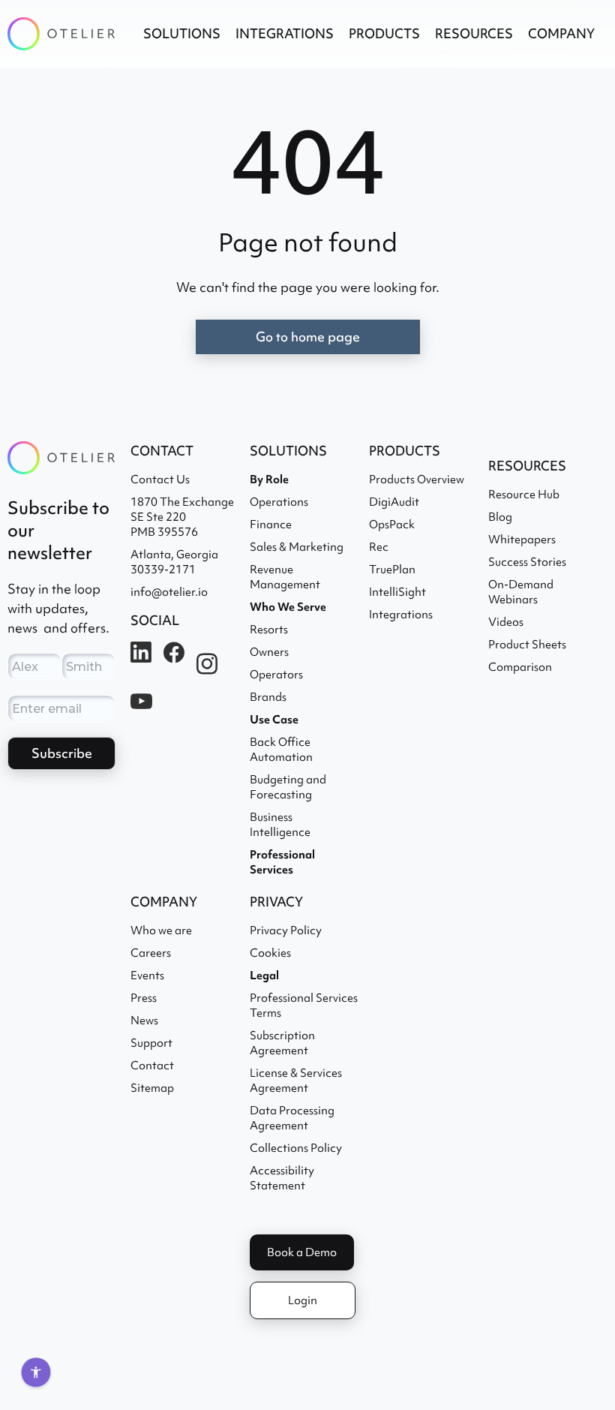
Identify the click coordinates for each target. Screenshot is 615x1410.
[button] (182, 33)
